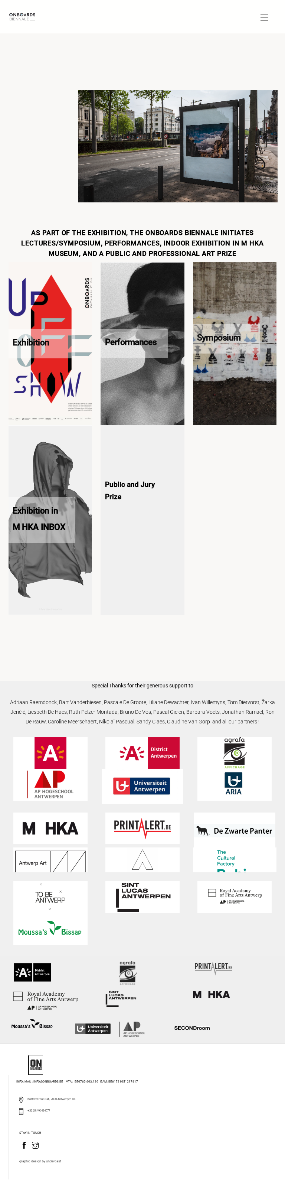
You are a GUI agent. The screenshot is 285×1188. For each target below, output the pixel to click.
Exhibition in (35, 510)
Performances (131, 342)
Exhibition (31, 342)
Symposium (219, 337)
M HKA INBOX (39, 527)
